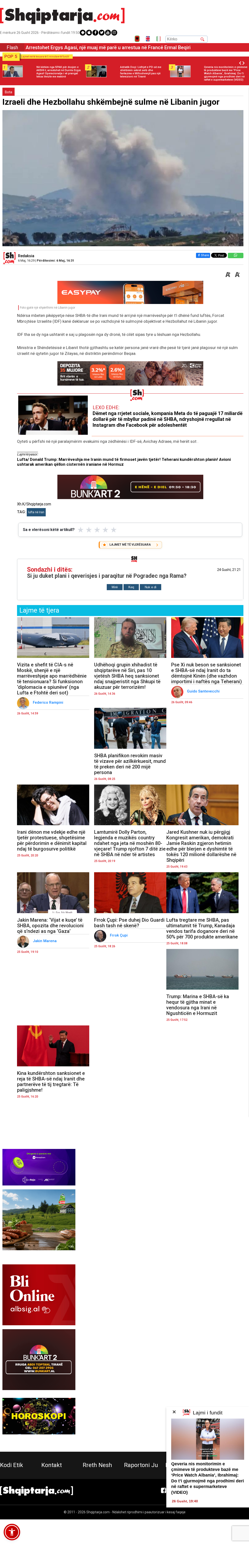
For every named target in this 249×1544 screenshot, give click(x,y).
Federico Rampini (48, 702)
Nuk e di (150, 587)
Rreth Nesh (97, 1465)
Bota (8, 92)
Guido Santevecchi (204, 691)
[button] (12, 1532)
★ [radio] (80, 530)
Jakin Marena (45, 941)
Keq (131, 587)
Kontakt (51, 1465)
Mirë (115, 587)
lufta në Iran (36, 512)
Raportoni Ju (141, 1465)
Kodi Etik (11, 1465)
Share (205, 255)
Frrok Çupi (119, 935)
